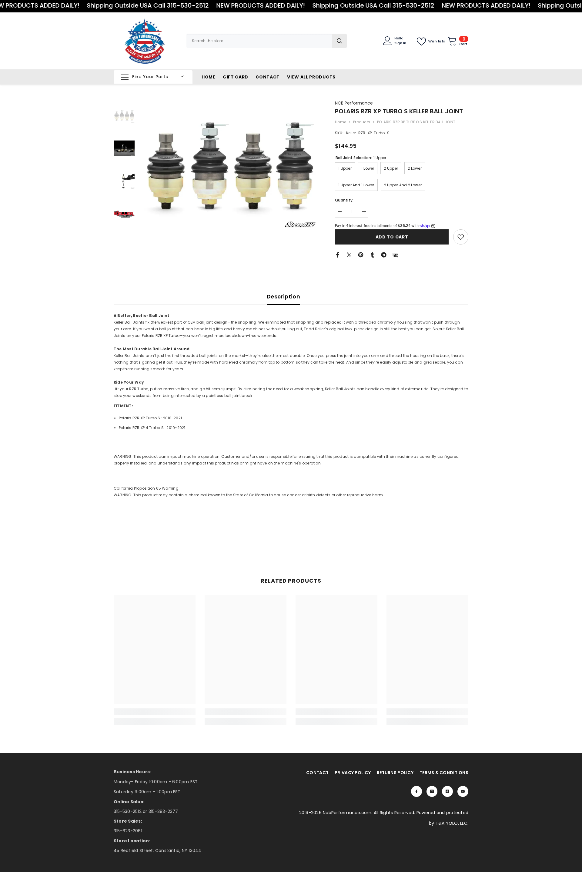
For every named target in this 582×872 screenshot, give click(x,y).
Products (361, 122)
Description (283, 296)
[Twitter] (349, 254)
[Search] (266, 41)
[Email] (395, 254)
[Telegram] (383, 254)
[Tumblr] (372, 254)
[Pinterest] (360, 254)
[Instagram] (431, 791)
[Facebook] (337, 254)
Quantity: (344, 200)
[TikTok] (447, 791)
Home (340, 122)
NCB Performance (354, 103)
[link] (460, 237)
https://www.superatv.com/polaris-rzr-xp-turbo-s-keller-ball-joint (178, 475)
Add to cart (392, 237)
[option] (230, 165)
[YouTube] (462, 791)
